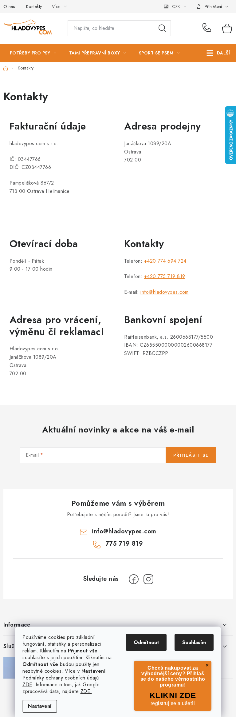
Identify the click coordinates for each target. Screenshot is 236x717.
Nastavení (40, 706)
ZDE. (86, 691)
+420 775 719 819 (164, 276)
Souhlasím (194, 642)
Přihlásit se (191, 455)
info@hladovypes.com (164, 292)
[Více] (218, 53)
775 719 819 (208, 28)
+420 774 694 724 (165, 261)
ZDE (27, 684)
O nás (9, 6)
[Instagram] (148, 579)
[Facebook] (134, 579)
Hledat (162, 28)
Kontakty (34, 6)
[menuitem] (33, 53)
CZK (176, 6)
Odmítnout (146, 642)
